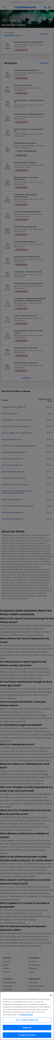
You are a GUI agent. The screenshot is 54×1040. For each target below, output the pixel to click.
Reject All (27, 1027)
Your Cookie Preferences (27, 1020)
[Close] (51, 995)
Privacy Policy (26, 1014)
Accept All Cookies (26, 1035)
